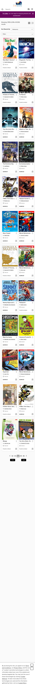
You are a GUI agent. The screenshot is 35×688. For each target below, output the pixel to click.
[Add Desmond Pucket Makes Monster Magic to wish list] (32, 345)
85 (21, 456)
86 (24, 456)
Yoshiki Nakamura (8, 62)
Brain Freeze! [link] (6, 233)
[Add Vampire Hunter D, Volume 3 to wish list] (32, 206)
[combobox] (14, 9)
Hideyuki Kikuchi (25, 200)
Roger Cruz (7, 200)
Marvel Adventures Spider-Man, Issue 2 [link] (25, 372)
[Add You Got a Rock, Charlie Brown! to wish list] (32, 449)
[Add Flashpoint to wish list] (32, 310)
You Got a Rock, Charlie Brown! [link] (25, 441)
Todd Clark (6, 235)
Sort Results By (5, 29)
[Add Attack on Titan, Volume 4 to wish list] (32, 137)
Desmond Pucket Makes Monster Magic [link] (25, 337)
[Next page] (26, 456)
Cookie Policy (22, 683)
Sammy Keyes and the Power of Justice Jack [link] (9, 302)
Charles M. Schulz (25, 443)
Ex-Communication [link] (24, 164)
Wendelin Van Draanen (9, 304)
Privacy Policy (18, 668)
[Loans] (28, 9)
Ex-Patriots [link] (22, 94)
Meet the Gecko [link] (7, 337)
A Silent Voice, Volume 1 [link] (9, 406)
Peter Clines (24, 97)
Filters (4, 34)
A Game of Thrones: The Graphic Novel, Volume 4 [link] (9, 268)
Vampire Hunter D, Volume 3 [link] (25, 198)
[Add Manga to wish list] (16, 449)
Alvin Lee (23, 270)
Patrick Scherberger (25, 374)
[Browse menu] (32, 9)
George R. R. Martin (9, 97)
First (12, 460)
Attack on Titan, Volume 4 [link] (25, 129)
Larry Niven (23, 62)
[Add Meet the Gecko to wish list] (16, 345)
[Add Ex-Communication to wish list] (32, 172)
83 (15, 456)
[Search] (2, 9)
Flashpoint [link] (22, 302)
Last (24, 460)
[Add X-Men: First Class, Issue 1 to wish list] (16, 206)
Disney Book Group (8, 131)
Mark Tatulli (23, 339)
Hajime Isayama (24, 131)
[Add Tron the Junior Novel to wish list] (16, 137)
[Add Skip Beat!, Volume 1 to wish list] (16, 68)
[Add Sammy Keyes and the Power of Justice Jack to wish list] (16, 310)
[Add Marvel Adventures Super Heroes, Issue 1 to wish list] (32, 276)
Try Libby (5, 13)
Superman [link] (6, 372)
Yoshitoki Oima (7, 408)
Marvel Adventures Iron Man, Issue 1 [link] (25, 233)
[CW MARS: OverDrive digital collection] (17, 3)
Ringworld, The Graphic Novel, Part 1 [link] (25, 60)
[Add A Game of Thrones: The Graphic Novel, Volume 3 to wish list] (16, 102)
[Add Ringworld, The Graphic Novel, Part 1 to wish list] (32, 68)
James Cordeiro (24, 235)
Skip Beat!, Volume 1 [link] (9, 60)
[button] (29, 23)
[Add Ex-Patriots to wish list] (32, 102)
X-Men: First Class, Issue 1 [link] (9, 198)
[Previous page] (10, 456)
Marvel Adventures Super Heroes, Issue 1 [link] (25, 268)
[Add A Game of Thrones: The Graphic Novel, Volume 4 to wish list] (16, 276)
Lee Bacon (6, 166)
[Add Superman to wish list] (16, 380)
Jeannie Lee (7, 443)
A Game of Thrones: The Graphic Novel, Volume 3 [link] (9, 94)
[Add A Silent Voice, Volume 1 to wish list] (16, 414)
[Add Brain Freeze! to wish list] (16, 241)
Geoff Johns (24, 304)
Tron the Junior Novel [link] (9, 129)
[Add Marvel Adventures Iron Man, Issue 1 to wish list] (32, 241)
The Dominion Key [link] (8, 164)
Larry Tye (6, 374)
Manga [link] (5, 441)
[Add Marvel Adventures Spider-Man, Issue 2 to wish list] (32, 380)
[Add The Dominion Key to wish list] (16, 172)
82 (12, 456)
